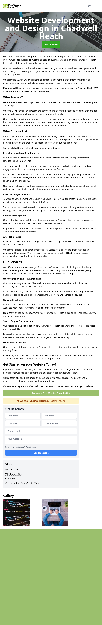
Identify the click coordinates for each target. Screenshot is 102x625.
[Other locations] (89, 6)
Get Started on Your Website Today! (23, 483)
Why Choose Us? (13, 474)
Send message (41, 452)
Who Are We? (12, 469)
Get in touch (51, 44)
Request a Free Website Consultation (51, 393)
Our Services (11, 478)
